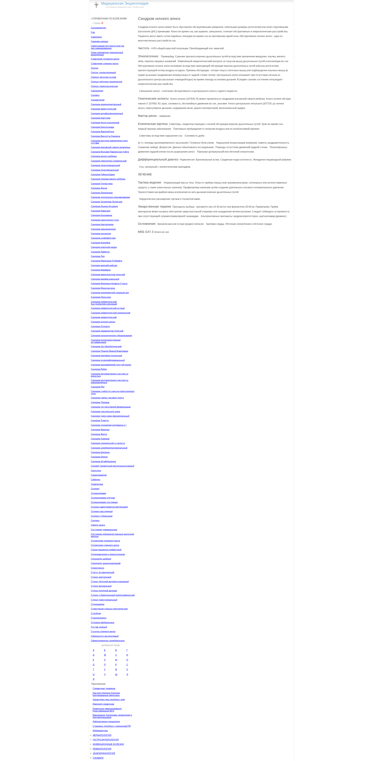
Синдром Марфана (100, 270)
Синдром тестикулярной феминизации (111, 407)
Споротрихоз (97, 568)
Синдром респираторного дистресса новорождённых (109, 381)
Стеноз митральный (101, 586)
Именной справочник (103, 704)
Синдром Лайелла (100, 252)
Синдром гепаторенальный (105, 170)
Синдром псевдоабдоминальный (108, 360)
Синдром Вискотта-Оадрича (105, 136)
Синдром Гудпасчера (102, 183)
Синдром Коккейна (100, 243)
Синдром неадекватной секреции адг (110, 292)
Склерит (95, 488)
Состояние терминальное (104, 529)
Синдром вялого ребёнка (104, 156)
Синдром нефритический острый (108, 308)
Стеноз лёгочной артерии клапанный (110, 581)
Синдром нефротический (104, 317)
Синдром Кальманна (101, 215)
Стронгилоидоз (98, 618)
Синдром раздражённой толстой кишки (111, 365)
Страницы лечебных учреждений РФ (112, 726)
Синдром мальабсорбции (104, 265)
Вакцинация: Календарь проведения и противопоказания (112, 716)
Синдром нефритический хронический (110, 313)
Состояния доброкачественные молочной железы (112, 535)
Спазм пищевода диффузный (106, 550)
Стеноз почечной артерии (104, 590)
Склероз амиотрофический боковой (109, 507)
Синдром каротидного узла (105, 220)
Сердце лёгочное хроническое (106, 81)
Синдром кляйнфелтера (103, 238)
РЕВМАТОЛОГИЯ (102, 749)
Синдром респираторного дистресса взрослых (109, 375)
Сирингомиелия (99, 475)
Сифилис (95, 479)
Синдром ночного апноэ (103, 322)
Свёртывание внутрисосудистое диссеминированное (107, 47)
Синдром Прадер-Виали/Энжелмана (109, 351)
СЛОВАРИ (98, 758)
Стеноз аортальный (101, 577)
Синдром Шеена (99, 457)
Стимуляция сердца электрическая (109, 609)
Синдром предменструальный (106, 355)
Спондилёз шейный (101, 559)
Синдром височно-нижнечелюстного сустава (109, 142)
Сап (93, 32)
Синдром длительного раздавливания (110, 197)
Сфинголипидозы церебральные (108, 640)
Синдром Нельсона (101, 297)
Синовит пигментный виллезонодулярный (112, 466)
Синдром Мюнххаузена (103, 288)
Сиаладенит (97, 91)
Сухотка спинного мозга (103, 631)
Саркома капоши (99, 41)
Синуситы (96, 470)
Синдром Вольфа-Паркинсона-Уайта (110, 152)
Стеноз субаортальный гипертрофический (112, 595)
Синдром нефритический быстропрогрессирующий (104, 303)
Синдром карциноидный (103, 229)
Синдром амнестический (103, 109)
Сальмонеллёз (98, 28)
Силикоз (95, 95)
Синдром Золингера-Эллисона (106, 202)
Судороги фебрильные (102, 622)
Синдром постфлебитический (106, 346)
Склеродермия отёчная (103, 498)
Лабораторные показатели (106, 721)
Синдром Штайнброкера (103, 461)
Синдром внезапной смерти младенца (110, 147)
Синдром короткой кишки (104, 247)
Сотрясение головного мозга (105, 541)
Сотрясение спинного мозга (105, 545)
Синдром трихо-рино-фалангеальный (110, 416)
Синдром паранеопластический (107, 331)
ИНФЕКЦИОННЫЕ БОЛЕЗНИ (108, 744)
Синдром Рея (97, 387)
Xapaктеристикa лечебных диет (109, 699)
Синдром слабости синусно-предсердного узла (112, 392)
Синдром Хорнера (100, 439)
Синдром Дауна (99, 188)
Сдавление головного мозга (105, 59)
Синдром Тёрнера (100, 402)
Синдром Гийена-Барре (103, 174)
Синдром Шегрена (100, 452)
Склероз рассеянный (102, 511)
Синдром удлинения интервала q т (108, 425)
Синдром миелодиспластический (108, 274)
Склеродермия (98, 493)
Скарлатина (97, 484)
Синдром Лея (98, 256)
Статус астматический (102, 572)
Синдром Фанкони (100, 429)
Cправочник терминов (104, 688)
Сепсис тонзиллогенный (103, 72)
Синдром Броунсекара (102, 127)
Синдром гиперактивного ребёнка (108, 179)
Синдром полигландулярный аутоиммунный (105, 341)
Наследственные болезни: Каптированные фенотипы (106, 694)
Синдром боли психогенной (105, 122)
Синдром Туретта (100, 420)
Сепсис (94, 68)
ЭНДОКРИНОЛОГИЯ (104, 753)
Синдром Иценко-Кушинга (104, 206)
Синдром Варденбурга (102, 131)
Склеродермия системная (104, 502)
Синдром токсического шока (105, 411)
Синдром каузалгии (101, 233)
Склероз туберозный (101, 516)
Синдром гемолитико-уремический (108, 161)
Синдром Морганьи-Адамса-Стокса (109, 283)
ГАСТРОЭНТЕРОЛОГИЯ (106, 740)
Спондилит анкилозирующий (105, 563)
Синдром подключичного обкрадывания (111, 335)
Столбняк (96, 613)
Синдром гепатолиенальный (105, 165)
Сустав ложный (99, 627)
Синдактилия (97, 100)
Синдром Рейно (99, 369)
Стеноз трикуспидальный (104, 600)
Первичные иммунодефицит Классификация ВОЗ (107, 709)
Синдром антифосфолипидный (107, 113)
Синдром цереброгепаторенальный (109, 448)
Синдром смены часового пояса (107, 398)
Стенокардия (97, 604)
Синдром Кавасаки (100, 211)
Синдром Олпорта (100, 326)
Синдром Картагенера (102, 224)
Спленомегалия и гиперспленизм (108, 554)
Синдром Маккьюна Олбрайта (106, 261)
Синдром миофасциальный (105, 279)
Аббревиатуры (100, 730)
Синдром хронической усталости (108, 443)
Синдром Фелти (99, 434)
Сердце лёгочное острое (103, 77)
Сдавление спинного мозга (104, 63)
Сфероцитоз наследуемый (104, 636)
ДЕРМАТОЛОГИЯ (102, 735)
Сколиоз (95, 520)
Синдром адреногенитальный (106, 104)
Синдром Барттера (100, 118)
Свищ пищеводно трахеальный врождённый (107, 53)
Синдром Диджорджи (102, 193)
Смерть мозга (98, 525)
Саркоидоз (96, 37)
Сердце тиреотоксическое (104, 86)
